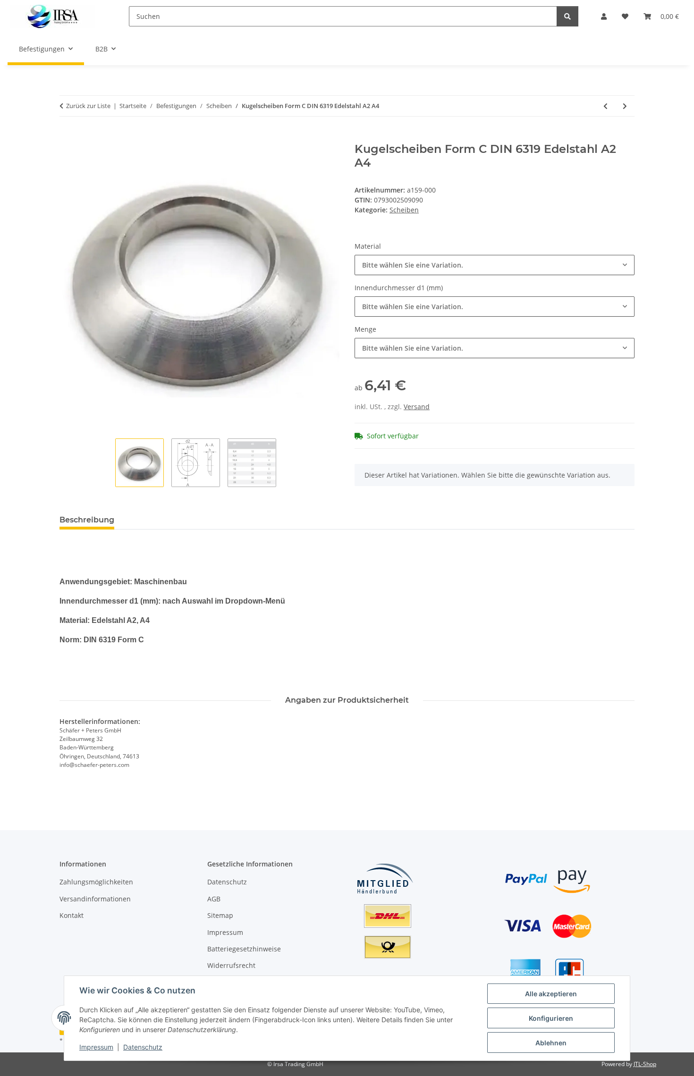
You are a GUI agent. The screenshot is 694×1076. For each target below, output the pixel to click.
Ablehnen (551, 1043)
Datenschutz (142, 1047)
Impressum (96, 1047)
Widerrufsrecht (231, 965)
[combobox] (495, 265)
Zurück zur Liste (88, 105)
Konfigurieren (551, 1018)
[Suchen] (567, 16)
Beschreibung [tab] (86, 519)
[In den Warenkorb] (67, 137)
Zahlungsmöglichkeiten (96, 881)
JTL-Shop (645, 1064)
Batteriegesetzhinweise (244, 948)
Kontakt (71, 915)
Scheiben (404, 209)
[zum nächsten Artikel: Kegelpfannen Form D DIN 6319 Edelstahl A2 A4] (625, 106)
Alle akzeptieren (551, 994)
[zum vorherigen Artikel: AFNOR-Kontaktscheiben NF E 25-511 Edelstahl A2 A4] (605, 106)
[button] (603, 16)
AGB (213, 898)
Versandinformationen (95, 898)
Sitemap (220, 915)
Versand (417, 406)
